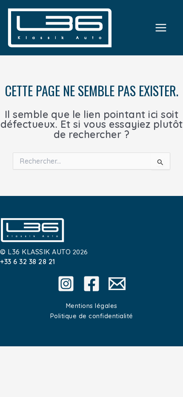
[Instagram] (65, 283)
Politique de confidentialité (91, 316)
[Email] (117, 283)
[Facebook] (91, 283)
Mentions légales (91, 306)
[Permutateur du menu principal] (161, 27)
